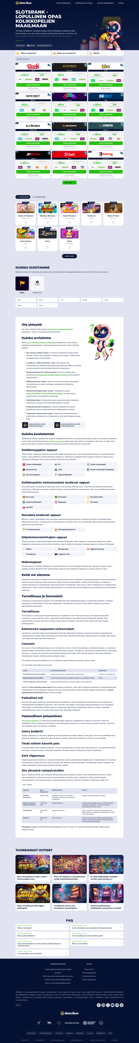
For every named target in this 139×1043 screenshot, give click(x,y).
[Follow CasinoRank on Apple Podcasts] (122, 1005)
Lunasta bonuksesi (33, 85)
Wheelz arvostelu (69, 118)
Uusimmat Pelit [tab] (40, 197)
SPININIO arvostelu (69, 146)
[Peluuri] (59, 1023)
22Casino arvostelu (106, 146)
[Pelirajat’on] (72, 1023)
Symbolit (58, 973)
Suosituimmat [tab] (24, 197)
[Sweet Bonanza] (69, 214)
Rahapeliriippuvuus (77, 1040)
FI (17, 1005)
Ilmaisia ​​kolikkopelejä (105, 3)
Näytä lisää (68, 182)
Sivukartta (115, 1040)
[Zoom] (69, 239)
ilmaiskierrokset (41, 375)
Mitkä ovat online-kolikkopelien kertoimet (58, 976)
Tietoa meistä (89, 969)
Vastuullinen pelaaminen (30, 721)
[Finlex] (49, 1023)
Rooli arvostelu (33, 88)
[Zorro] (47, 239)
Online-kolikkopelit (63, 3)
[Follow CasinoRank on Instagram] (103, 1005)
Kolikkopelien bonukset (83, 3)
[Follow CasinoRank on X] (108, 1005)
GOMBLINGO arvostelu (33, 146)
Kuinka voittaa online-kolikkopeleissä (58, 980)
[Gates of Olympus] (25, 214)
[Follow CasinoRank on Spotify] (117, 1005)
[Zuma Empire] (25, 239)
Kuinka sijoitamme (89, 980)
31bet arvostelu (69, 175)
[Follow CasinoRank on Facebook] (99, 1005)
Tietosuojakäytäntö (89, 973)
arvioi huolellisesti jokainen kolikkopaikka (41, 342)
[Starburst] (91, 214)
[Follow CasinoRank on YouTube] (112, 1005)
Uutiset (121, 3)
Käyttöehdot (25, 1040)
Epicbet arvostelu (33, 118)
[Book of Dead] (113, 214)
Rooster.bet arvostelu (106, 175)
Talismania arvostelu (69, 88)
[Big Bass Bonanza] (47, 214)
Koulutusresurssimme (56, 441)
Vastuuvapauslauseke (57, 1040)
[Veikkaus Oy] (39, 1023)
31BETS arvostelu (33, 175)
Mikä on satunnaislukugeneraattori (58, 983)
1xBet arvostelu (106, 118)
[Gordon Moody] (89, 1023)
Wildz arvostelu (106, 88)
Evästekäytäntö (39, 1040)
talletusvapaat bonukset (58, 375)
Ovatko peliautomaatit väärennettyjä (58, 969)
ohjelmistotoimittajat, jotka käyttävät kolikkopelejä (44, 393)
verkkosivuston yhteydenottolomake (59, 329)
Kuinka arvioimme (89, 976)
